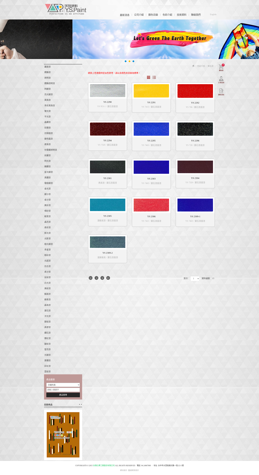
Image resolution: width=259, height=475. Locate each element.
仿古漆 (47, 266)
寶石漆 (47, 310)
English (213, 14)
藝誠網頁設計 (133, 470)
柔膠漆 (47, 327)
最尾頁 (108, 278)
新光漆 (47, 233)
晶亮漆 (47, 222)
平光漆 (47, 116)
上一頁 (96, 278)
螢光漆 (47, 111)
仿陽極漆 (48, 133)
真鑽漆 (47, 177)
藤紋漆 (47, 322)
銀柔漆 (47, 299)
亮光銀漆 (48, 94)
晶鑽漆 (47, 122)
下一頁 (102, 278)
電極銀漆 (48, 183)
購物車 (221, 67)
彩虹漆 (47, 366)
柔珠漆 (47, 144)
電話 (138, 466)
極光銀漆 (48, 244)
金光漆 (47, 189)
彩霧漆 (47, 128)
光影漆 (47, 238)
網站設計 (123, 470)
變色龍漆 (48, 139)
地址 (155, 466)
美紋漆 (47, 288)
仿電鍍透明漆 (50, 150)
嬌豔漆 (47, 72)
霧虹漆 (47, 338)
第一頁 (90, 278)
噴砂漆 (47, 211)
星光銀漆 (48, 172)
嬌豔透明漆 (49, 83)
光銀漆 (47, 355)
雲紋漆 (47, 371)
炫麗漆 (47, 155)
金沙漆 (47, 200)
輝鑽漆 (47, 166)
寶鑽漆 (47, 360)
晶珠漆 (47, 305)
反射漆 (47, 277)
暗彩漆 (47, 255)
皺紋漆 (47, 344)
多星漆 (47, 250)
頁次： (187, 278)
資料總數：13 (208, 278)
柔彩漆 (47, 227)
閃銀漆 (47, 89)
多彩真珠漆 (49, 105)
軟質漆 (47, 216)
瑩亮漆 (47, 349)
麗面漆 (47, 67)
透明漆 (47, 78)
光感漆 (47, 261)
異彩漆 (47, 205)
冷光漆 (47, 316)
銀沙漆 (47, 194)
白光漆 (47, 283)
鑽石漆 (47, 333)
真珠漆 (47, 100)
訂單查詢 (221, 82)
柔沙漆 (47, 272)
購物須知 (221, 95)
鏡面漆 (47, 294)
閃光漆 (47, 161)
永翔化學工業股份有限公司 (66, 10)
